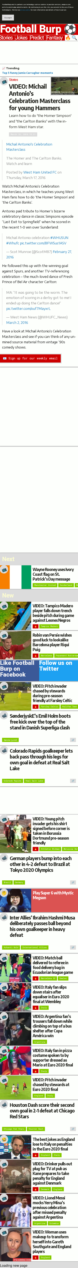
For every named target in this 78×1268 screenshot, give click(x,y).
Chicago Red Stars (14, 1129)
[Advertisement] (39, 51)
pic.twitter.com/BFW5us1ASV (43, 243)
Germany (19, 882)
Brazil (7, 882)
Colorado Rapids (12, 780)
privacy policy (25, 10)
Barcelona (46, 655)
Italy (44, 1007)
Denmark (45, 1189)
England (38, 1095)
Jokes (21, 38)
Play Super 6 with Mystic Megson (53, 895)
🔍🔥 (71, 38)
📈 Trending (10, 68)
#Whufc (12, 243)
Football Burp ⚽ (38, 29)
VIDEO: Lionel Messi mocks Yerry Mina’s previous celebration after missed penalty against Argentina (49, 1207)
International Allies (34, 947)
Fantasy (54, 38)
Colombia (54, 1223)
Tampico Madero (49, 626)
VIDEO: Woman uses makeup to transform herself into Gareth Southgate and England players (52, 1241)
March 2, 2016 (17, 323)
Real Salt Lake (34, 780)
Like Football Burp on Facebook (17, 669)
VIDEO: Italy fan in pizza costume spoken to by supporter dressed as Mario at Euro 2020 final (53, 1057)
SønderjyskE (10, 740)
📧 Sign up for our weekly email (30, 358)
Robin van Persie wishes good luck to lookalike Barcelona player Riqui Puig (52, 642)
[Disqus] (39, 499)
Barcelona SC (48, 978)
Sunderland (66, 585)
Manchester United (45, 585)
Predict (37, 38)
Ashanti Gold (11, 947)
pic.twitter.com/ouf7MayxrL (28, 308)
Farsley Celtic (49, 706)
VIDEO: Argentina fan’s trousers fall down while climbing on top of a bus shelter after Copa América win (52, 1026)
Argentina (39, 1042)
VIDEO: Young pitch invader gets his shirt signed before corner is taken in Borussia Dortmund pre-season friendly (51, 830)
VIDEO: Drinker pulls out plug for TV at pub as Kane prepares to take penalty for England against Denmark (52, 1173)
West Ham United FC (40, 172)
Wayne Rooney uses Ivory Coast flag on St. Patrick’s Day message (53, 574)
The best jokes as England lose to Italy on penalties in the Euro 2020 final (54, 1144)
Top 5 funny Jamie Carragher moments (27, 72)
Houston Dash (35, 1129)
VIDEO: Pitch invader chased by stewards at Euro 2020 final (51, 1084)
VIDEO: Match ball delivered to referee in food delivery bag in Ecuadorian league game (53, 965)
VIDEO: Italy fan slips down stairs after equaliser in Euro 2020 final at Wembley (51, 994)
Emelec (63, 978)
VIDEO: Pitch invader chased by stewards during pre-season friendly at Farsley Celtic (52, 693)
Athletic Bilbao (50, 849)
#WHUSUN (59, 238)
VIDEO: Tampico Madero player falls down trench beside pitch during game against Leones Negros (53, 613)
